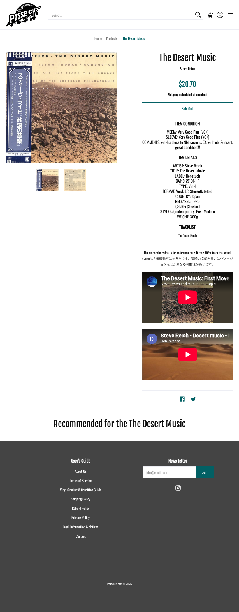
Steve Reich (187, 68)
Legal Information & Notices (81, 527)
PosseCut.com (114, 583)
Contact (81, 536)
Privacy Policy (80, 517)
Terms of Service (81, 480)
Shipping (173, 94)
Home (98, 38)
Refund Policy (80, 508)
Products (111, 38)
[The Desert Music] (47, 180)
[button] (210, 14)
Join (204, 472)
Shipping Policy (80, 499)
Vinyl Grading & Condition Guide (80, 490)
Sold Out (187, 108)
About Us (81, 471)
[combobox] (121, 14)
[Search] (198, 14)
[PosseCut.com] (23, 14)
